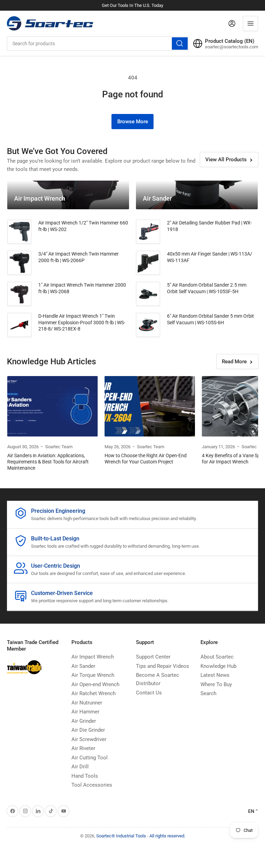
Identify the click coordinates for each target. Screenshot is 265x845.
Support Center (153, 657)
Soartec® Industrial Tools (121, 835)
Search (208, 693)
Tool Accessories (91, 785)
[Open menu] (250, 23)
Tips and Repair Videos (162, 666)
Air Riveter (83, 748)
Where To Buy (216, 684)
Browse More (132, 121)
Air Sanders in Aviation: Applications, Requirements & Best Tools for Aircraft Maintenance (48, 462)
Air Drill (80, 767)
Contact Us (149, 693)
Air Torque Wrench (92, 675)
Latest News (214, 675)
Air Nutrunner (86, 703)
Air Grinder (83, 721)
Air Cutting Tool (89, 758)
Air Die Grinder (88, 730)
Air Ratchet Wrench (93, 693)
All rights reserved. (167, 835)
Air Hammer (85, 712)
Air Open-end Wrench (95, 684)
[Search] (179, 43)
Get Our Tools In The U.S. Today (132, 5)
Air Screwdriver (88, 739)
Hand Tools (84, 776)
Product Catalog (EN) (229, 41)
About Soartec (217, 657)
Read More (234, 361)
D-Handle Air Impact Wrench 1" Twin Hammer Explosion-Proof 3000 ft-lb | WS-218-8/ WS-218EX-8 (81, 322)
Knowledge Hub (218, 666)
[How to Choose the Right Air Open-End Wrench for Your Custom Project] (150, 406)
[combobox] (98, 43)
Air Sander (83, 666)
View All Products (226, 159)
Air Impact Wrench (92, 657)
